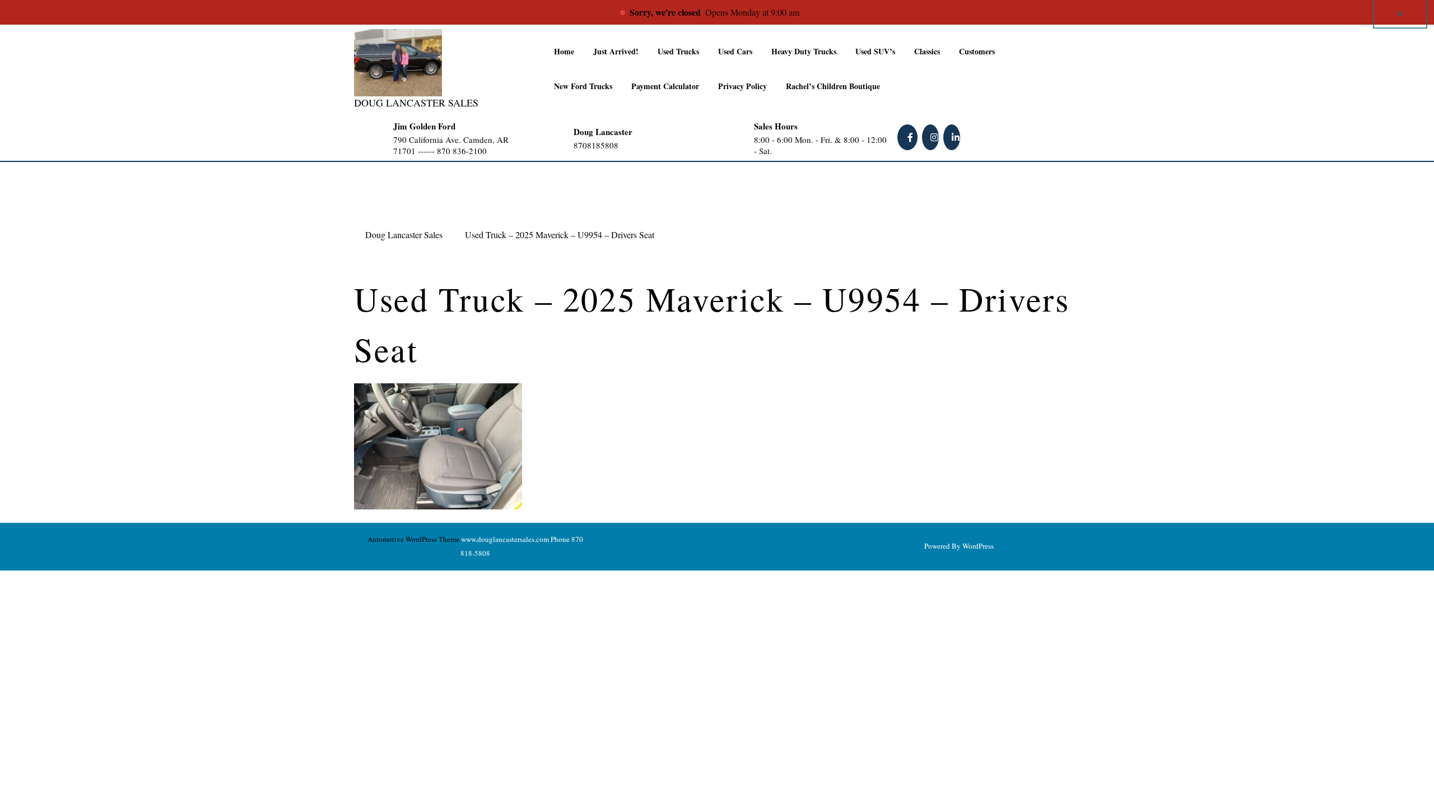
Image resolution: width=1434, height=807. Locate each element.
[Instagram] (931, 137)
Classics (927, 51)
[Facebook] (908, 137)
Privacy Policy (742, 86)
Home (564, 51)
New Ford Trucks (583, 86)
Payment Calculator (665, 86)
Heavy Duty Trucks (803, 51)
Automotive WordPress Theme (413, 539)
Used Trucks (678, 51)
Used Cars (735, 51)
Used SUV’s (875, 51)
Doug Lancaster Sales (416, 102)
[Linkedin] (952, 137)
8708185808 (618, 145)
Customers (977, 51)
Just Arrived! (616, 51)
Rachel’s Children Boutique (833, 86)
